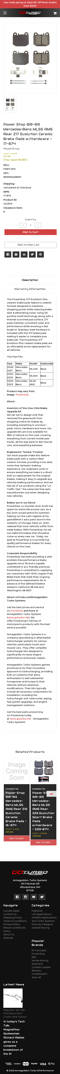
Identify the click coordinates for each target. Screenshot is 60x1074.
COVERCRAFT (40, 974)
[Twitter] (32, 254)
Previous (8, 794)
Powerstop (22, 394)
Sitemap (8, 937)
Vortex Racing (40, 960)
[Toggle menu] (7, 12)
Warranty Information (30, 288)
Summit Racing (41, 927)
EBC (34, 957)
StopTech (37, 963)
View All (36, 977)
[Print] (24, 254)
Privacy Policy (11, 924)
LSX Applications (42, 914)
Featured (37, 910)
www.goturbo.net (18, 617)
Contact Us (10, 914)
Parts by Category (42, 924)
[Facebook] (7, 254)
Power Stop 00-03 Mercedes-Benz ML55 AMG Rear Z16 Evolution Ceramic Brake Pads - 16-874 (16, 809)
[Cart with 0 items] (51, 12)
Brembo (36, 970)
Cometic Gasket (41, 967)
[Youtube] (33, 897)
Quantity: (30, 219)
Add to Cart (16, 838)
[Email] (16, 254)
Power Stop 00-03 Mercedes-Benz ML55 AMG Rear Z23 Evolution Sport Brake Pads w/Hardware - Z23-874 (43, 811)
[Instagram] (25, 897)
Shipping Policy (12, 917)
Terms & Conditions (15, 921)
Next (52, 794)
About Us (8, 934)
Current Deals (11, 910)
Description (30, 279)
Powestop (17, 610)
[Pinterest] (40, 254)
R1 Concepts (39, 950)
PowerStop (38, 953)
